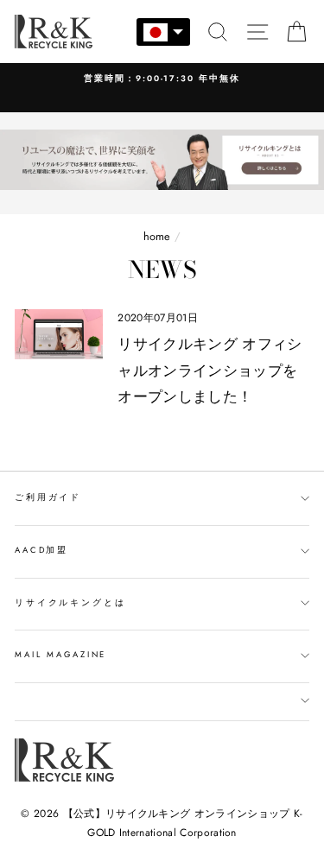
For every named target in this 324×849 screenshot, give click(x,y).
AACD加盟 (41, 550)
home (157, 236)
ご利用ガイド (48, 497)
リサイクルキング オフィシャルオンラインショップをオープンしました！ (210, 370)
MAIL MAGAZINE (60, 655)
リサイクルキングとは (70, 603)
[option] (162, 79)
